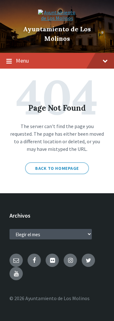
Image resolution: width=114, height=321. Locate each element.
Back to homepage (57, 168)
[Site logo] (57, 18)
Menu (22, 60)
